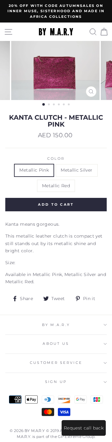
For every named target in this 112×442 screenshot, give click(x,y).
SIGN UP (56, 382)
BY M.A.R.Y (56, 325)
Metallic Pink (34, 170)
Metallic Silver (76, 170)
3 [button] (54, 105)
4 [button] (59, 105)
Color (56, 159)
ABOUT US (56, 344)
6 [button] (69, 105)
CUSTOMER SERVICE (56, 363)
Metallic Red (56, 185)
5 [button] (64, 105)
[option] (56, 11)
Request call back (84, 428)
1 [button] (43, 104)
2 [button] (49, 105)
